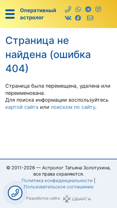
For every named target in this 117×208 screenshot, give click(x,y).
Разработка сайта (43, 198)
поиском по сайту (73, 107)
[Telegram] (88, 9)
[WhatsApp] (78, 9)
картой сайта (21, 107)
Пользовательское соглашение (58, 187)
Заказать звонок (15, 193)
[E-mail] (90, 18)
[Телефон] (68, 9)
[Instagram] (98, 9)
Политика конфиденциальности (57, 180)
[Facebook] (78, 18)
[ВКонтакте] (68, 18)
